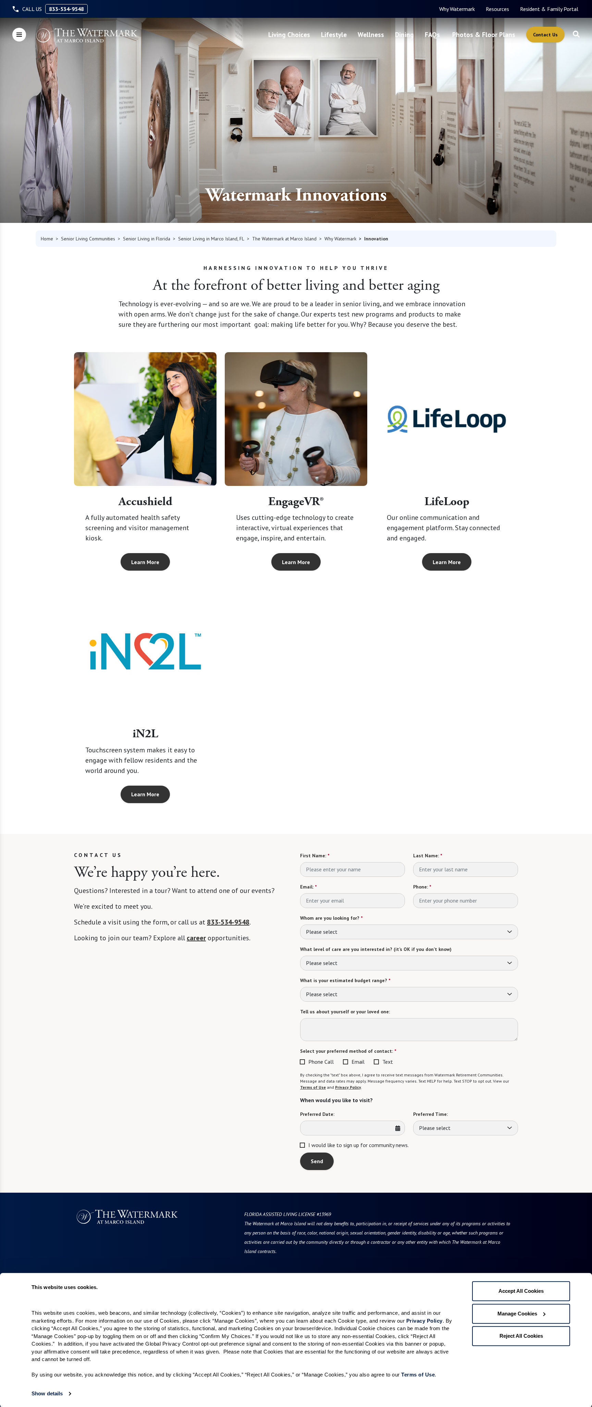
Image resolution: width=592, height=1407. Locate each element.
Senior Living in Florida (146, 239)
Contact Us (545, 35)
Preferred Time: (430, 1114)
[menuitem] (457, 9)
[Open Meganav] (19, 34)
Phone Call (321, 1061)
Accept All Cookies (521, 1291)
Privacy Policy (348, 1087)
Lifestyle (334, 34)
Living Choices (289, 34)
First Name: (314, 855)
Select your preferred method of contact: (348, 1051)
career (196, 937)
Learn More (145, 562)
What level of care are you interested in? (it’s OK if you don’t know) (376, 949)
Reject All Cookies (521, 1336)
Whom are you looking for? (331, 918)
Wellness (371, 34)
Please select (321, 931)
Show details (47, 1393)
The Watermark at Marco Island (284, 239)
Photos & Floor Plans (483, 34)
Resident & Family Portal (549, 8)
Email (358, 1061)
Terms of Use (313, 1087)
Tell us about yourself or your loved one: (345, 1012)
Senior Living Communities (88, 239)
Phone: (422, 887)
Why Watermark (457, 8)
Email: (308, 887)
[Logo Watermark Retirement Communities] (86, 35)
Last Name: (427, 855)
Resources (497, 8)
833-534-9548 (66, 8)
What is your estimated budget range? (345, 980)
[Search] (576, 34)
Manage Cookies (517, 1313)
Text (387, 1061)
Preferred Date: (317, 1114)
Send (317, 1161)
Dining (404, 34)
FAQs (432, 34)
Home (47, 239)
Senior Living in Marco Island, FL (211, 239)
